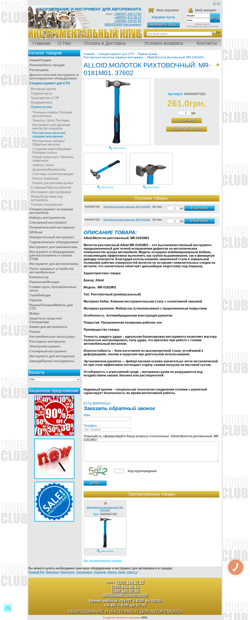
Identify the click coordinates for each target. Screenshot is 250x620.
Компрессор (39, 277)
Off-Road (36, 232)
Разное (34, 331)
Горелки (35, 300)
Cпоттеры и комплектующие (52, 174)
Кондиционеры (42, 102)
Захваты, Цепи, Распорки (50, 120)
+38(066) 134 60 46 (127, 21)
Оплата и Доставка (104, 43)
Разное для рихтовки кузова (52, 183)
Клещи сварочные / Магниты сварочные (53, 158)
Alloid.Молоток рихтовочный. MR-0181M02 (127, 219)
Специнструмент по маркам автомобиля (51, 211)
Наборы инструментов (47, 217)
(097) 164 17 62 (130, 582)
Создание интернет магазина (121, 617)
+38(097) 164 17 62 (127, 14)
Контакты (207, 43)
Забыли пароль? (202, 24)
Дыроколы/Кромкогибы (49, 169)
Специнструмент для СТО (49, 83)
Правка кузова (41, 107)
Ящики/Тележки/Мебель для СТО (51, 306)
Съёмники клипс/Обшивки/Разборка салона (51, 150)
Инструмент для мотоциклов (52, 356)
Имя (87, 415)
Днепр (112, 572)
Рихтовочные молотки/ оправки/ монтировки (48, 134)
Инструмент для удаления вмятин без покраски (51, 126)
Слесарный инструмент (48, 222)
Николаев (67, 572)
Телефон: (90, 425)
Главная (41, 43)
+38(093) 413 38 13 (127, 17)
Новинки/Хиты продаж (47, 65)
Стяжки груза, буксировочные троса (52, 288)
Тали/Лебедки (40, 295)
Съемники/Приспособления (51, 187)
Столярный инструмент (48, 351)
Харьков (100, 572)
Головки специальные (47, 204)
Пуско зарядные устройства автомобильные (51, 270)
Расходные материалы (47, 341)
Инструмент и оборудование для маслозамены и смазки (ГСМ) (52, 255)
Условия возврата (163, 43)
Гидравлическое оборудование (54, 242)
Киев (121, 572)
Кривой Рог (36, 572)
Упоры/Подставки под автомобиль (46, 198)
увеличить (119, 148)
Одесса (132, 572)
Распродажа (38, 70)
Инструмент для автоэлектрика (54, 263)
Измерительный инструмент (51, 237)
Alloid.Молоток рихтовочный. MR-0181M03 (127, 206)
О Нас (64, 43)
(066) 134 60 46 (125, 591)
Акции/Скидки (40, 60)
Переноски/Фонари (44, 282)
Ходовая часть (41, 93)
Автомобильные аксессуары (52, 336)
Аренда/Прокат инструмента (51, 361)
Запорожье (84, 572)
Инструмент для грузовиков (51, 192)
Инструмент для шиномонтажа (53, 247)
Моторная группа (43, 89)
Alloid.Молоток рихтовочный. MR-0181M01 (105, 509)
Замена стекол (43, 165)
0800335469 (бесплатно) (122, 24)
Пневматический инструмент (52, 227)
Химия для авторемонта (48, 326)
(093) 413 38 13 (125, 586)
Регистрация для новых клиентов (202, 26)
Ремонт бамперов (45, 178)
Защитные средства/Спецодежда (45, 320)
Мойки (34, 313)
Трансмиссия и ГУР (45, 98)
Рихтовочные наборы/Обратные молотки (48, 142)
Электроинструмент (45, 346)
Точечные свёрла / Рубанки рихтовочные (52, 114)
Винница (52, 572)
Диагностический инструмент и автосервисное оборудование (54, 76)
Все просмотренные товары (103, 560)
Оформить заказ (163, 25)
